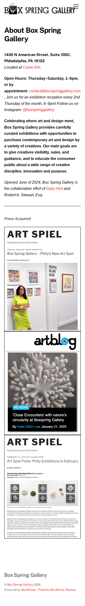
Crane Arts (31, 67)
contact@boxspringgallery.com (55, 91)
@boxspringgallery (38, 110)
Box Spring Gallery (20, 584)
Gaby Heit (54, 188)
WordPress (28, 590)
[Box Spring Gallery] (39, 12)
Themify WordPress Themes (57, 590)
